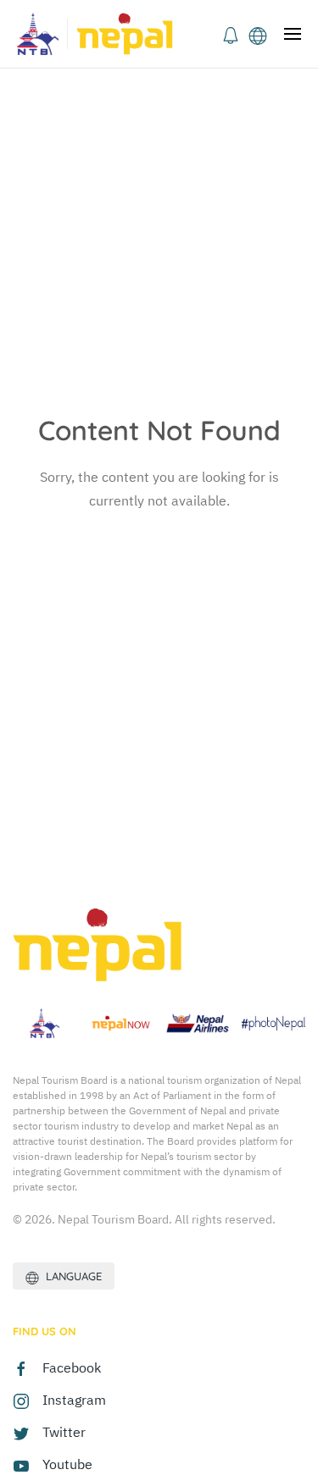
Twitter (64, 1431)
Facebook (71, 1367)
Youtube (67, 1464)
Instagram (74, 1399)
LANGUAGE (70, 1276)
